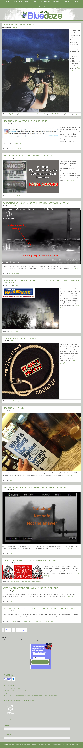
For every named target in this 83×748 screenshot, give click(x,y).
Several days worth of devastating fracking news (29, 560)
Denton (11, 621)
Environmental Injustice (24, 114)
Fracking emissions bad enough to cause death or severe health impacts (40, 608)
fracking (45, 621)
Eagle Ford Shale (13, 114)
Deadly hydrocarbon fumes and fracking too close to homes (35, 202)
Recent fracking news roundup (19, 338)
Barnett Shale (26, 581)
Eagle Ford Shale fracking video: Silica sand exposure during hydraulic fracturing (41, 281)
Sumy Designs (55, 744)
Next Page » (21, 629)
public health (50, 621)
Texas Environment (38, 114)
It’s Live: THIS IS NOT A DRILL (12, 689)
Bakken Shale (19, 581)
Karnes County (68, 114)
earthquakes (12, 401)
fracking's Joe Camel (14, 148)
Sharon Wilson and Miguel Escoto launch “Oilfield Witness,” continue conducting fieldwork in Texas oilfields (30, 695)
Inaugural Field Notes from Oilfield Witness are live (16, 693)
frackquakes (19, 401)
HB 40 (10, 480)
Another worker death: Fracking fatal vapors (27, 155)
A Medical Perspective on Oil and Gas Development (30, 588)
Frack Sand (12, 331)
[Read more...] (19, 143)
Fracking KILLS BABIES (13, 408)
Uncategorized (37, 581)
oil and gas (75, 114)
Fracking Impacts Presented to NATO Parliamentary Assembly (34, 487)
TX (44, 114)
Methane (21, 196)
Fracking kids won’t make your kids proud (24, 121)
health (31, 114)
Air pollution (12, 196)
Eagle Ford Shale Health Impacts (19, 24)
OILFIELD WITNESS (9, 720)
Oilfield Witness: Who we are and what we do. (15, 691)
